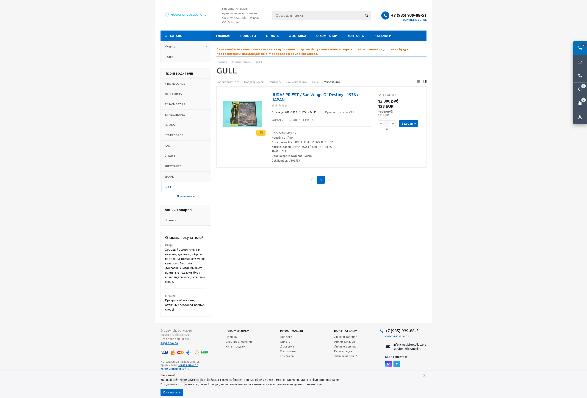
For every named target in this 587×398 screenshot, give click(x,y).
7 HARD (170, 155)
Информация (291, 330)
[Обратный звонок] (580, 76)
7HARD (169, 176)
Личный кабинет (345, 336)
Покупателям (345, 330)
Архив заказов (344, 341)
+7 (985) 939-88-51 (408, 15)
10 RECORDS (173, 93)
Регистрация (343, 351)
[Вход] (580, 117)
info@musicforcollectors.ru (411, 344)
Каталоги (383, 35)
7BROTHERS (173, 166)
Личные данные (345, 346)
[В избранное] (263, 100)
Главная (223, 35)
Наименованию (296, 82)
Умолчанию (332, 82)
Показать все (186, 196)
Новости (248, 35)
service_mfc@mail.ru (407, 348)
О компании (326, 35)
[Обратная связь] (580, 62)
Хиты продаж (235, 346)
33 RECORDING (175, 114)
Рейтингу (275, 82)
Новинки (171, 220)
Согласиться (171, 392)
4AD (167, 145)
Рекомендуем (237, 330)
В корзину (409, 123)
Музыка (170, 46)
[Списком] (425, 81)
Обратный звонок (415, 20)
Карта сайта (169, 343)
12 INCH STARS (175, 104)
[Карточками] (418, 81)
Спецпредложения (239, 341)
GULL (168, 186)
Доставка (297, 35)
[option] (321, 51)
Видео (169, 56)
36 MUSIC (171, 124)
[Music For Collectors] (186, 15)
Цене (315, 82)
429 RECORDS (174, 135)
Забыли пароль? (345, 356)
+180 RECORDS (175, 83)
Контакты (356, 35)
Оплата (272, 35)
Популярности (254, 82)
